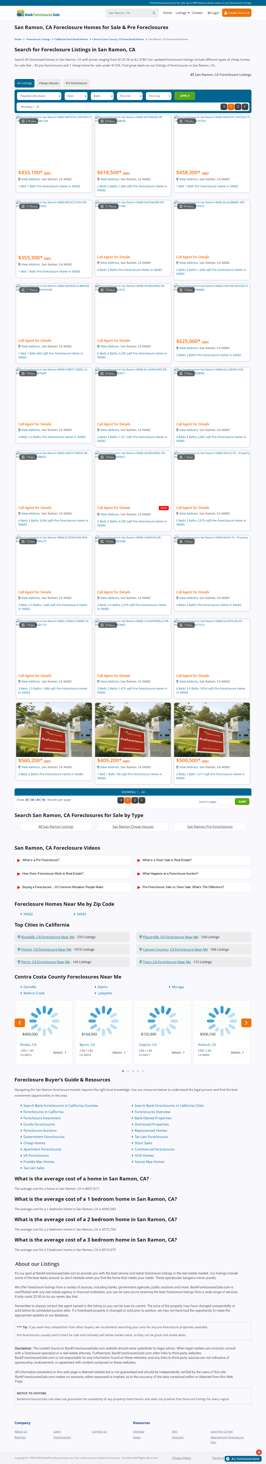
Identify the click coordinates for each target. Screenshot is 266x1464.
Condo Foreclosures (39, 1124)
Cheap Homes (34, 1143)
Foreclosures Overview (152, 1112)
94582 (28, 914)
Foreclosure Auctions (40, 1130)
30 (32, 800)
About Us (21, 1431)
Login (214, 13)
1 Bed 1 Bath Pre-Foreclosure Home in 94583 (49, 271)
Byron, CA (87, 1044)
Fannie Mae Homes (150, 1161)
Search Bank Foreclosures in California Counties (60, 1105)
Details (58, 1052)
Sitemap (138, 1431)
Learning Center (222, 1431)
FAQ (174, 1431)
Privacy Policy (181, 1458)
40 (38, 800)
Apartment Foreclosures (42, 1149)
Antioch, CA (207, 1044)
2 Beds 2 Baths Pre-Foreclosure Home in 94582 (208, 355)
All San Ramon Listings (56, 826)
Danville (29, 987)
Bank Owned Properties (153, 1118)
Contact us (99, 1431)
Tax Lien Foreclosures (151, 1136)
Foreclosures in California (43, 1112)
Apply (185, 96)
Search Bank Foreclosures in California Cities (169, 1105)
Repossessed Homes (151, 1130)
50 (43, 800)
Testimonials (62, 1437)
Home (167, 13)
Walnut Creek (33, 993)
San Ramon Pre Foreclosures (210, 826)
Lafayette (105, 993)
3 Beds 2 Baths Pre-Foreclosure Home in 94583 (208, 605)
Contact (197, 13)
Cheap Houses (49, 83)
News (137, 1437)
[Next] (245, 107)
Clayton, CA (147, 1044)
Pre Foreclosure (76, 83)
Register (20, 1437)
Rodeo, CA (28, 1044)
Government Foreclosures (44, 1136)
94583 (81, 914)
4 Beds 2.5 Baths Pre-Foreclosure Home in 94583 (52, 437)
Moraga (178, 987)
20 (26, 800)
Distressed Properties (152, 1124)
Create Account (238, 13)
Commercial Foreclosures (155, 1149)
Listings (181, 13)
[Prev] (223, 107)
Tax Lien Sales (34, 1168)
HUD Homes (144, 1155)
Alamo (103, 987)
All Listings (24, 83)
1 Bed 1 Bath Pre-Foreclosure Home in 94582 (49, 186)
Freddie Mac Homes (39, 1161)
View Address (30, 179)
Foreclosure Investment (42, 1118)
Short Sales (143, 1143)
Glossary (178, 1437)
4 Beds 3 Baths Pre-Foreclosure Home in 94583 (129, 270)
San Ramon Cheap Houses (133, 826)
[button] (123, 1071)
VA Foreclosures (36, 1155)
